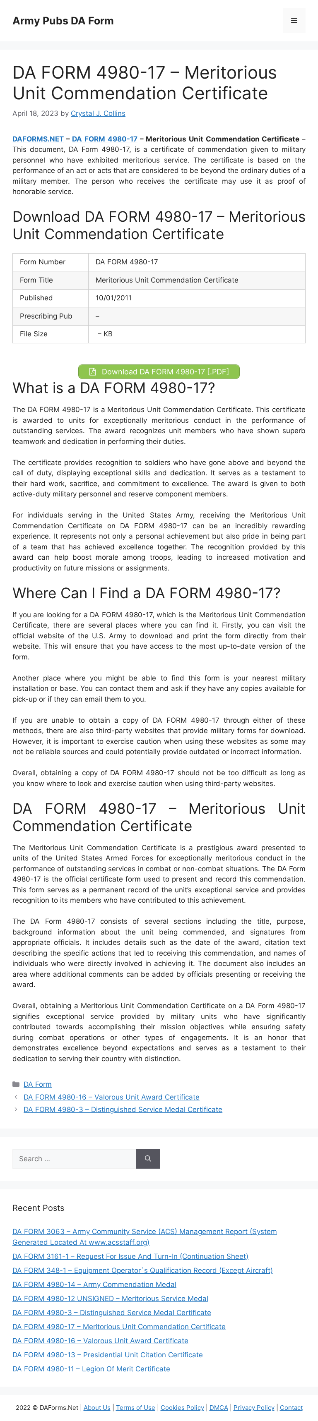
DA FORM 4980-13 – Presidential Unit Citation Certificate (107, 1355)
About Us (97, 1407)
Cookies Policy (182, 1407)
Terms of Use (135, 1407)
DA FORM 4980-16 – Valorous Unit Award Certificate (112, 1097)
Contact (291, 1407)
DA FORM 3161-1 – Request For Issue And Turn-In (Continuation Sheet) (130, 1256)
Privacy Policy (254, 1407)
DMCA (219, 1407)
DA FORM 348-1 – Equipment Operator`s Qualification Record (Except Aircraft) (142, 1270)
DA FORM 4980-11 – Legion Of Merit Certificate (91, 1369)
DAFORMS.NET (38, 139)
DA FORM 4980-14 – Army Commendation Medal (94, 1284)
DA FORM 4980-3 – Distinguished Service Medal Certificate (123, 1109)
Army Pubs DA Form (63, 20)
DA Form (38, 1084)
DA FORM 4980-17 (104, 139)
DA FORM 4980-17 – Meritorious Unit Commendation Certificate (119, 1327)
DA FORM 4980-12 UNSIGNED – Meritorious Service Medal (110, 1298)
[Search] (148, 1159)
